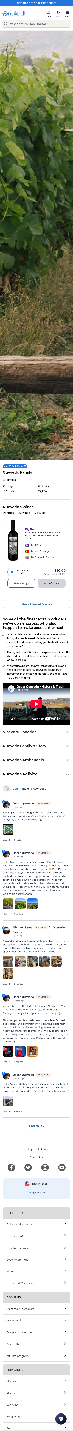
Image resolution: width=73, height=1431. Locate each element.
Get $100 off (25, 3)
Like (5, 840)
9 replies (18, 1062)
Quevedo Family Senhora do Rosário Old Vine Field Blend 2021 (42, 535)
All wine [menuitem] (11, 1381)
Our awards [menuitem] (14, 1320)
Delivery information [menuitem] (19, 1224)
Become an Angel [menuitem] (17, 1259)
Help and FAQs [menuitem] (16, 1236)
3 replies (18, 914)
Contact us (36, 1157)
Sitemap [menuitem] (11, 1271)
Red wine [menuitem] (12, 1405)
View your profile (6, 788)
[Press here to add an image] (8, 903)
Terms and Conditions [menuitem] (20, 1283)
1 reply (17, 840)
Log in (17, 788)
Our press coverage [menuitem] (19, 1332)
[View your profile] (6, 930)
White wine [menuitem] (13, 1416)
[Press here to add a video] (8, 829)
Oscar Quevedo (23, 803)
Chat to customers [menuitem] (18, 1248)
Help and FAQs (36, 1149)
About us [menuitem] (13, 1297)
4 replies (18, 1111)
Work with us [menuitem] (14, 1344)
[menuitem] (11, 1167)
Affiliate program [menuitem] (17, 1356)
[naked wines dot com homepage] (13, 13)
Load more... (36, 1125)
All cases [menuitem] (12, 1393)
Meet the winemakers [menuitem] (20, 1309)
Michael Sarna (22, 927)
